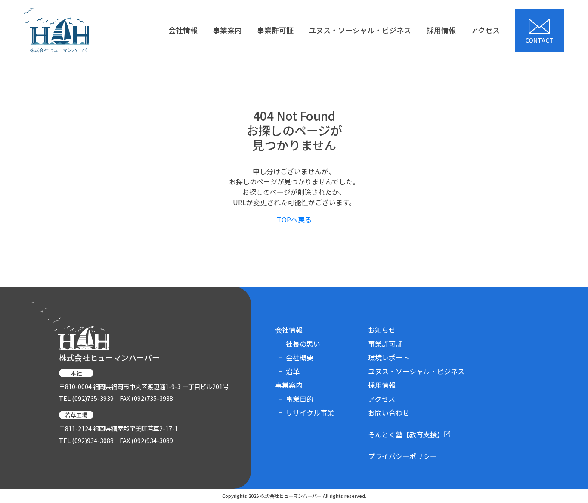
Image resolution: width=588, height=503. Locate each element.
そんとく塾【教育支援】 (406, 434)
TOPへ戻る (294, 219)
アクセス (485, 30)
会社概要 (294, 357)
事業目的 (294, 399)
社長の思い (297, 343)
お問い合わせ (388, 412)
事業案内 (227, 30)
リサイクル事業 (304, 412)
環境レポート (388, 357)
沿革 (287, 371)
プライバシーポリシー (402, 456)
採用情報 (441, 30)
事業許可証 (275, 30)
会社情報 (183, 30)
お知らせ (382, 330)
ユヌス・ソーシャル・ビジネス (360, 30)
